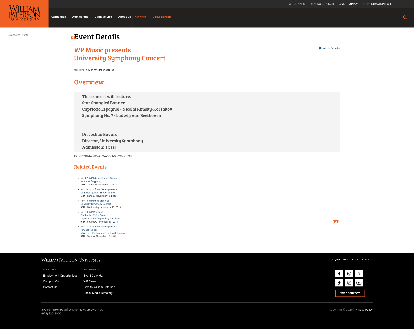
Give (342, 3)
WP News (89, 281)
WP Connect (350, 293)
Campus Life (103, 16)
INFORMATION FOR (379, 4)
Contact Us (50, 287)
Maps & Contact (322, 3)
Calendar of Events (18, 35)
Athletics (141, 16)
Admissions (80, 16)
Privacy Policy (364, 309)
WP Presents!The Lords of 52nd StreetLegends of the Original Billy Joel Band (100, 215)
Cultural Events (162, 16)
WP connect (298, 3)
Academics (58, 16)
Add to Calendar (330, 48)
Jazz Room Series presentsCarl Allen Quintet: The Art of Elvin (99, 191)
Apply (353, 3)
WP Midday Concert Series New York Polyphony (99, 179)
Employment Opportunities (60, 275)
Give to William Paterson (99, 287)
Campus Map (51, 281)
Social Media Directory (98, 293)
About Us (124, 16)
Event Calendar (93, 275)
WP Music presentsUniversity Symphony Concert (96, 202)
